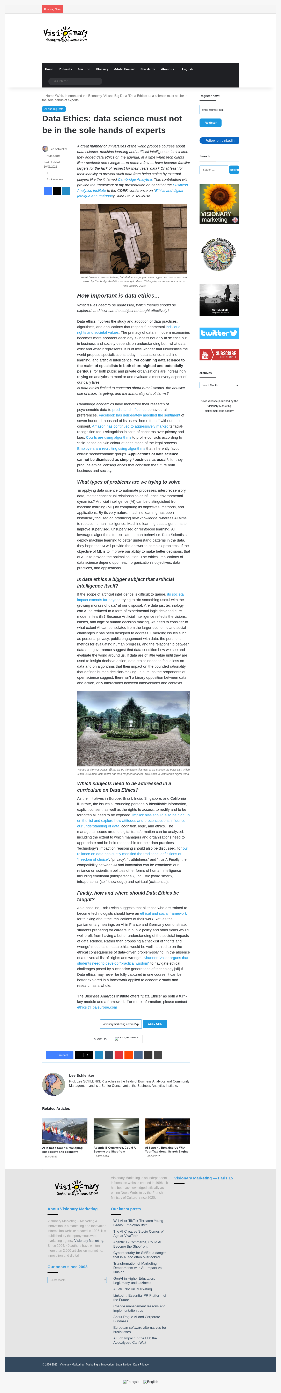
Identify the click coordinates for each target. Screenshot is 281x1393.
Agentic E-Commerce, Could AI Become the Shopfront (137, 1244)
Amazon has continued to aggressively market (130, 426)
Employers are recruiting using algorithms (111, 448)
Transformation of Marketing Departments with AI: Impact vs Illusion (137, 1268)
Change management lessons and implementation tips (139, 1308)
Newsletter (147, 69)
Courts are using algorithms (108, 437)
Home (49, 69)
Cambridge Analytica (135, 179)
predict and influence (129, 410)
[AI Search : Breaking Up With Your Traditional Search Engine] (167, 1131)
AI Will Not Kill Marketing (132, 1289)
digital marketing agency (219, 410)
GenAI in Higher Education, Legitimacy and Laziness (134, 1281)
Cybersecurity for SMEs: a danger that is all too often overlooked (139, 1255)
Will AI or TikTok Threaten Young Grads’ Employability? (138, 1223)
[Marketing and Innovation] (65, 34)
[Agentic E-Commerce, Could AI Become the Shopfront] (116, 1131)
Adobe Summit (124, 69)
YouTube (84, 69)
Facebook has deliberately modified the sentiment (139, 415)
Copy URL (155, 1023)
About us (167, 69)
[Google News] (127, 1039)
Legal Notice (123, 1364)
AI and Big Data (115, 96)
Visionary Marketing (88, 1240)
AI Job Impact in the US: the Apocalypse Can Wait (135, 1340)
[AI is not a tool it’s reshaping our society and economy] (64, 1131)
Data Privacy (141, 1364)
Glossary (102, 69)
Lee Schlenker (58, 149)
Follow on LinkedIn (220, 140)
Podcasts (65, 69)
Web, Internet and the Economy (79, 96)
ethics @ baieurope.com (97, 1007)
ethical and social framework (163, 913)
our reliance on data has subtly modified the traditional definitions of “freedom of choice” (132, 854)
